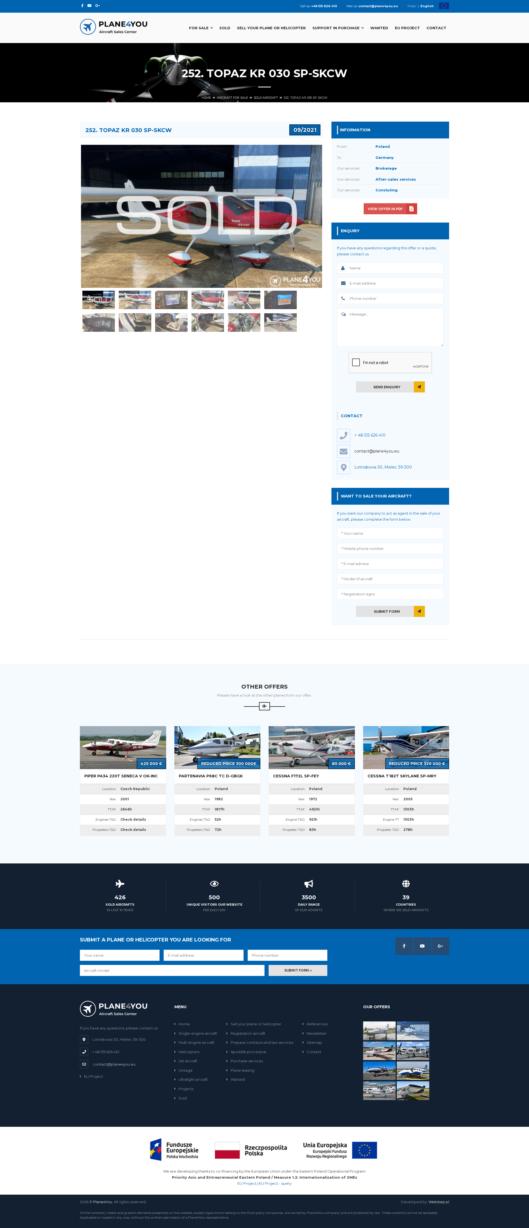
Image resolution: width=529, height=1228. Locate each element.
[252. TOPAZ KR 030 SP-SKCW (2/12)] (135, 300)
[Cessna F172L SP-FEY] (379, 1090)
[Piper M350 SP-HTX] (379, 1030)
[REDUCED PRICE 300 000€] (217, 747)
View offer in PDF (385, 209)
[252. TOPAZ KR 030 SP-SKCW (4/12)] (207, 300)
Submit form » (298, 970)
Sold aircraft (266, 98)
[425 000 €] (123, 747)
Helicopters (189, 1052)
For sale (199, 28)
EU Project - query (275, 1183)
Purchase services (247, 1061)
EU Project (407, 28)
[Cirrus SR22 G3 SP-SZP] (413, 1030)
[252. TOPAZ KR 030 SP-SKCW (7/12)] (98, 322)
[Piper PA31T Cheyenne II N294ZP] (379, 1070)
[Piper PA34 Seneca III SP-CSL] (413, 1070)
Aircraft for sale (232, 98)
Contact (436, 28)
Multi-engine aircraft (196, 1042)
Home (206, 98)
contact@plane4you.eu (376, 451)
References (317, 1024)
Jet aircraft (188, 1061)
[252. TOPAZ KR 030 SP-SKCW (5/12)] (244, 300)
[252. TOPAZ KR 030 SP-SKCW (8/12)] (135, 322)
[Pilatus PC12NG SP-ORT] (413, 1050)
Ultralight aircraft (193, 1079)
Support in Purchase (336, 28)
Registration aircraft (248, 1033)
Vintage (186, 1070)
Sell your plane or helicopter (271, 28)
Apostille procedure (248, 1052)
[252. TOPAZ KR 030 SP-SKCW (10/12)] (207, 322)
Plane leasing (242, 1070)
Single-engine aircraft (198, 1033)
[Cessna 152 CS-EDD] (413, 1090)
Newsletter (316, 1033)
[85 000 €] (312, 747)
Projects (186, 1089)
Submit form (387, 611)
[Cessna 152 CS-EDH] (379, 1050)
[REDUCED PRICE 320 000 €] (406, 747)
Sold (224, 28)
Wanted (379, 28)
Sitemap (314, 1042)
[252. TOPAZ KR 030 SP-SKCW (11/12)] (244, 322)
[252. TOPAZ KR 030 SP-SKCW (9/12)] (171, 322)
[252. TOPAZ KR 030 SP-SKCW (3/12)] (171, 300)
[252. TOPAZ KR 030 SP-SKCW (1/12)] (98, 300)
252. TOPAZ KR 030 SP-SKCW (305, 98)
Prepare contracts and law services (262, 1042)
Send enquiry (386, 387)
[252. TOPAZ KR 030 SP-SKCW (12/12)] (280, 322)
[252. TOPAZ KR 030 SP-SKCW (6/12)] (280, 300)
